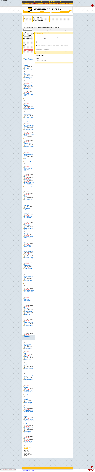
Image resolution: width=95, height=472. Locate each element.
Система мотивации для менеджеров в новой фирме (28, 391)
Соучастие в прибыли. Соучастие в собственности (28, 261)
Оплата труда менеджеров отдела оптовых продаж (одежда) (28, 403)
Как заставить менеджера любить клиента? (28, 200)
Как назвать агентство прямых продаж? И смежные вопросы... (29, 420)
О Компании (60, 3)
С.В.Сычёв (32, 471)
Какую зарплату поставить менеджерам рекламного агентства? (28, 139)
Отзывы (55, 3)
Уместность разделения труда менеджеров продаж (28, 221)
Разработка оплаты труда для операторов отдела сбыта (28, 265)
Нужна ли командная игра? (28, 186)
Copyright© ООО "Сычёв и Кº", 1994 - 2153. (29, 470)
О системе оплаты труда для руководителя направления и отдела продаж (28, 229)
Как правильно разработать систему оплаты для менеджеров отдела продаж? (28, 217)
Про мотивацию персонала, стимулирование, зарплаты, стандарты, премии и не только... (46, 23)
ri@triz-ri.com (63, 1)
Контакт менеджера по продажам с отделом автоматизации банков (27, 114)
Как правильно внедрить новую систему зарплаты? (29, 161)
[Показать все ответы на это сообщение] (42, 49)
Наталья (38, 32)
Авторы (36, 3)
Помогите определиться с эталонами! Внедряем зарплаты (28, 78)
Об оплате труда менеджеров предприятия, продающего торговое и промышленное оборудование (28, 204)
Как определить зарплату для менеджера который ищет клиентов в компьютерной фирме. (28, 130)
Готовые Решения (45, 3)
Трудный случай (26, 254)
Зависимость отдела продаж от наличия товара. (28, 369)
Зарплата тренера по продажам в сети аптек (27, 150)
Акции (68, 3)
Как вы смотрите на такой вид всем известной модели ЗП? (28, 118)
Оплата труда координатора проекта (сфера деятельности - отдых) (29, 276)
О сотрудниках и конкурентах (28, 280)
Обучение (51, 3)
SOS (25, 158)
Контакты (64, 3)
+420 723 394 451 (45, 1)
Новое (27, 3)
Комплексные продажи (27, 356)
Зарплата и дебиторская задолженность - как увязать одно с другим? (28, 242)
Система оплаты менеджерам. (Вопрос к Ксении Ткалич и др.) (29, 233)
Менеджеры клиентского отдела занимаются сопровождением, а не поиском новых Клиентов (29, 64)
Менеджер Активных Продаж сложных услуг (28, 308)
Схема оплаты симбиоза (28, 81)
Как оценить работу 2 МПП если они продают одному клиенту (28, 416)
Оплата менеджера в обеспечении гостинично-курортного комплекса (28, 360)
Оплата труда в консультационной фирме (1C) (28, 394)
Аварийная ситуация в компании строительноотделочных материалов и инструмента (28, 89)
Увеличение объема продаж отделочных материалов (28, 85)
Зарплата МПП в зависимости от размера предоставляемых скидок (28, 94)
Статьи (30, 3)
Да (6, 470)
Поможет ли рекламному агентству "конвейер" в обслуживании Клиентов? (28, 349)
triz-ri (58, 1)
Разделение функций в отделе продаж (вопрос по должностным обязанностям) (29, 251)
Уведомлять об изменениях (36, 30)
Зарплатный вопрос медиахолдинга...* (27, 209)
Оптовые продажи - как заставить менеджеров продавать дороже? (27, 246)
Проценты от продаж (27, 438)
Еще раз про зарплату (27, 179)
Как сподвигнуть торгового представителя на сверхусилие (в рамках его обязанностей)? (29, 125)
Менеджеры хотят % (27, 176)
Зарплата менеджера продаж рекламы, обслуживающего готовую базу (28, 411)
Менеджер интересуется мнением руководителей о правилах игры (28, 344)
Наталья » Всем (27, 453)
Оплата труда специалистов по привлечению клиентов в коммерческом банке (29, 109)
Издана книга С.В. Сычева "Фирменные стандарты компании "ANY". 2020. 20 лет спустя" (28, 442)
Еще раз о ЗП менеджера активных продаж (28, 225)
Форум (33, 3)
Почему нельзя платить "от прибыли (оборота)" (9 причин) (28, 340)
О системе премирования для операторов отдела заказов (28, 295)
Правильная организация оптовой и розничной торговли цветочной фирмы (28, 213)
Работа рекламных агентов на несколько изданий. (28, 380)
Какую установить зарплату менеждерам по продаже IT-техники (28, 154)
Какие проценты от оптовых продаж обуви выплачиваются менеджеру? (28, 398)
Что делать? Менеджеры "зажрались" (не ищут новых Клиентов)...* (28, 59)
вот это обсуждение (43, 56)
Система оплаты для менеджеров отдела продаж (28, 287)
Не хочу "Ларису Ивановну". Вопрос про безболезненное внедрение (28, 424)
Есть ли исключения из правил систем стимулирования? (29, 183)
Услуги (40, 3)
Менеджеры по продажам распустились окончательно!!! (28, 304)
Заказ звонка (38, 1)
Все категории (27, 23)
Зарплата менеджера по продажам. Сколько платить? (28, 435)
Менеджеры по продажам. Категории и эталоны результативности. (28, 74)
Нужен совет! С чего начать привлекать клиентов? (28, 143)
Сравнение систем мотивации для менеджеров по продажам (29, 283)
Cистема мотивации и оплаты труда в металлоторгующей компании (28, 376)
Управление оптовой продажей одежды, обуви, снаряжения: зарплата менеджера (29, 291)
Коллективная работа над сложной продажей (28, 98)
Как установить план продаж (28, 192)
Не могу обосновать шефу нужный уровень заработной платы (28, 364)
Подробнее (9, 470)
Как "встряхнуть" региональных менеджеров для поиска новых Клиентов (29, 69)
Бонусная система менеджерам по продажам (28, 314)
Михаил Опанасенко (40, 51)
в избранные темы (56, 29)
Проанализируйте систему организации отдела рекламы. (28, 189)
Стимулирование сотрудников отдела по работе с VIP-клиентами (28, 237)
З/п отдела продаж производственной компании (28, 322)
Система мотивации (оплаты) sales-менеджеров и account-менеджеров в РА (28, 336)
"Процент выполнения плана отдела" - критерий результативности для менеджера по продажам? (28, 299)
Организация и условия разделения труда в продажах (28, 431)
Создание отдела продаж (28, 311)
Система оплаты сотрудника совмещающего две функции (28, 258)
